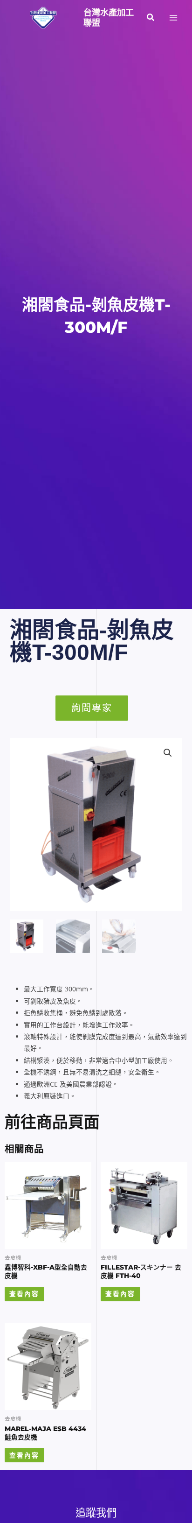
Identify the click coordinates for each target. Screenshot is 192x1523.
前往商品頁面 (52, 1122)
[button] (151, 18)
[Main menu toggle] (174, 17)
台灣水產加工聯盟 (108, 17)
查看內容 (24, 1293)
